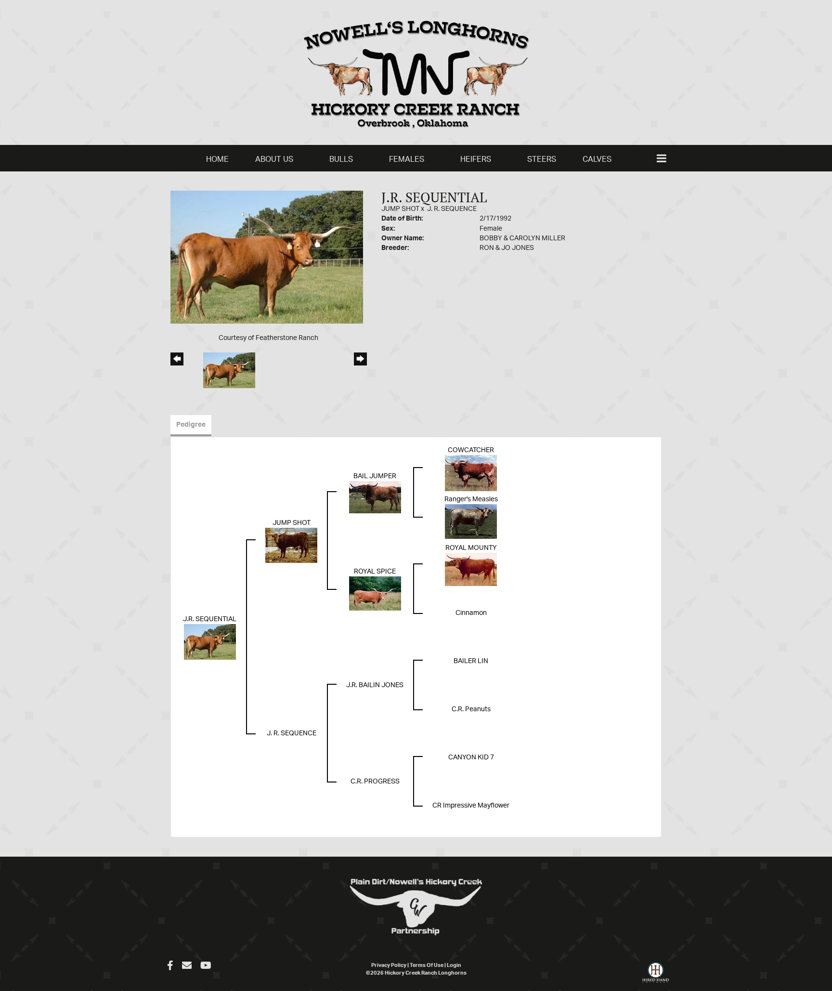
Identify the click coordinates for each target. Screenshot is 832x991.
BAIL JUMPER (374, 476)
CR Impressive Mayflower (470, 805)
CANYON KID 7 (471, 757)
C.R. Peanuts (471, 709)
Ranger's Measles (471, 499)
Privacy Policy (388, 965)
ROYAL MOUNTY (471, 548)
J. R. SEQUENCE (452, 209)
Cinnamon (471, 613)
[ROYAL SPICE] (375, 593)
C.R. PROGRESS (375, 781)
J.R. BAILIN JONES (374, 685)
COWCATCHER (471, 450)
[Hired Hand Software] (655, 976)
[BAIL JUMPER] (375, 497)
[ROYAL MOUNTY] (471, 569)
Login (454, 965)
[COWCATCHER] (471, 473)
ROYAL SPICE (375, 571)
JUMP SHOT (400, 209)
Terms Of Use (426, 965)
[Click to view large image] (266, 257)
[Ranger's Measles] (471, 521)
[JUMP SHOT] (291, 545)
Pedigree (191, 424)
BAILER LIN (471, 661)
